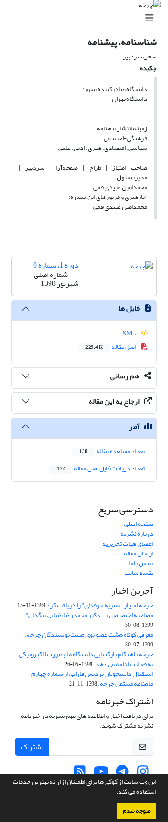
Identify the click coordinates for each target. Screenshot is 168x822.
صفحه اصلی (138, 523)
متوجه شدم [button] (137, 810)
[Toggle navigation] (87, 18)
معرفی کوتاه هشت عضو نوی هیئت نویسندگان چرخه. (89, 634)
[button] (113, 792)
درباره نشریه (136, 533)
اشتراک (32, 747)
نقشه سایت (138, 573)
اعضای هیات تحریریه (127, 543)
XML (129, 333)
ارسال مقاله (138, 553)
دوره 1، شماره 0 (55, 265)
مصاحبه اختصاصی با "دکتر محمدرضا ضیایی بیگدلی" (89, 615)
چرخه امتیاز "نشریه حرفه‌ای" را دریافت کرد (99, 605)
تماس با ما (140, 563)
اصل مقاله (111, 346)
